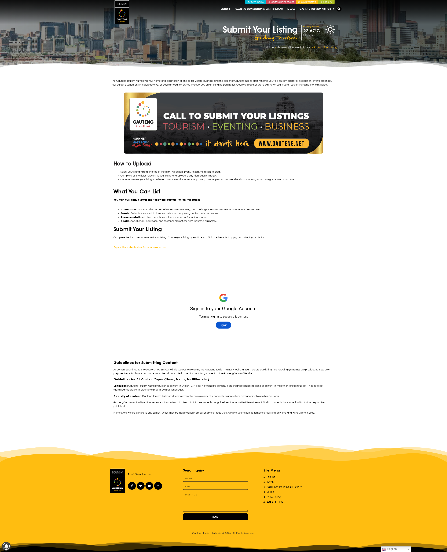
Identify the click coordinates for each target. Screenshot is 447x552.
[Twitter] (141, 486)
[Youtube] (149, 486)
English (391, 548)
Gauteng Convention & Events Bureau (259, 9)
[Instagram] (158, 486)
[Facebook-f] (132, 486)
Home (270, 47)
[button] (339, 9)
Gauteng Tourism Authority (316, 9)
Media (291, 9)
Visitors (226, 9)
